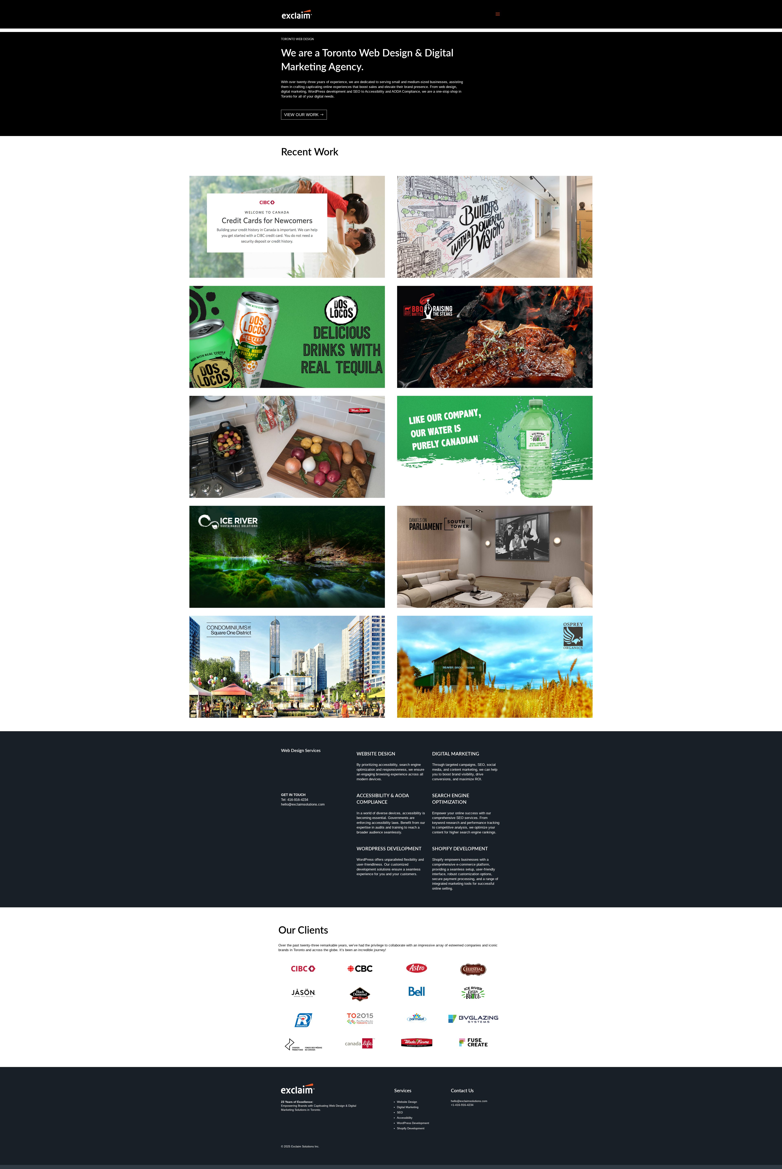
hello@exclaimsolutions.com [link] (469, 1101)
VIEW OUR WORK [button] (301, 114)
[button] (497, 14)
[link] (297, 14)
